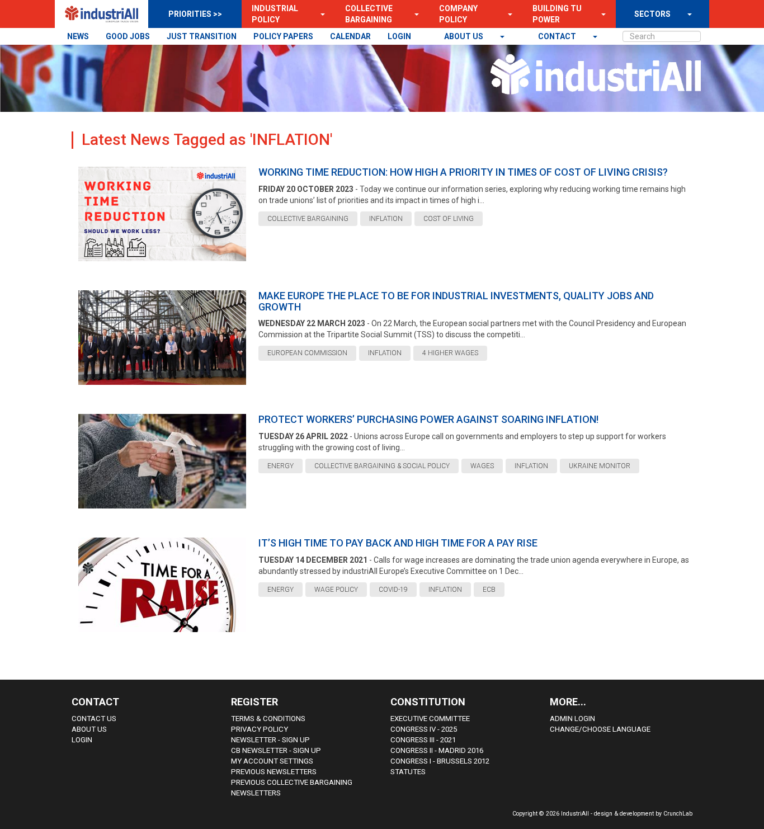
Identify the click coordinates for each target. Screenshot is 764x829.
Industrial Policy (275, 14)
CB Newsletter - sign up (276, 750)
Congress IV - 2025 (423, 729)
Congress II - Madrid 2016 (436, 750)
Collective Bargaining (369, 14)
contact (558, 36)
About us (464, 36)
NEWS (78, 36)
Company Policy (458, 14)
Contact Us (94, 718)
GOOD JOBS (128, 36)
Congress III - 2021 (423, 740)
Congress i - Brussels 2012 (439, 761)
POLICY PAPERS (283, 36)
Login (82, 740)
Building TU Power (557, 14)
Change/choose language (600, 729)
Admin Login (572, 718)
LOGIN (399, 36)
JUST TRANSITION (202, 36)
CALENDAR (350, 36)
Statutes (408, 771)
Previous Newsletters (274, 771)
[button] (319, 14)
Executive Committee (430, 718)
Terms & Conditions (268, 718)
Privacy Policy (259, 729)
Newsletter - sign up (270, 740)
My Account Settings (272, 761)
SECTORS (652, 14)
